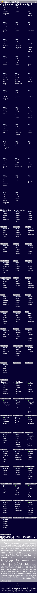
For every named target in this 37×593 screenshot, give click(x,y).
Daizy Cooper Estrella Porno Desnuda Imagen (18, 541)
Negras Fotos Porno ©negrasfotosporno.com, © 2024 (18, 592)
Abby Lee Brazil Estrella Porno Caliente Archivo (16, 575)
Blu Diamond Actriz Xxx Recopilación (18, 558)
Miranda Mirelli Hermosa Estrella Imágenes (18, 546)
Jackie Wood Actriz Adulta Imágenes (18, 567)
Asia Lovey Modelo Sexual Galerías (18, 551)
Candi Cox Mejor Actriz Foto (16, 563)
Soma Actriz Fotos (11, 574)
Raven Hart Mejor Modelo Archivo (23, 566)
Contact (18, 584)
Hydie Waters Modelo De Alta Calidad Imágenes (20, 558)
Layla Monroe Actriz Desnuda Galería (18, 572)
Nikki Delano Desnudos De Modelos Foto (17, 546)
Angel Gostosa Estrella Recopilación (18, 569)
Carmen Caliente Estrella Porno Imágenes (18, 561)
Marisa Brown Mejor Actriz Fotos (14, 543)
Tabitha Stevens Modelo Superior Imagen (18, 574)
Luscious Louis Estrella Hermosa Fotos (15, 550)
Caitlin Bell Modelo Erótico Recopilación (12, 579)
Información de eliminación (18, 586)
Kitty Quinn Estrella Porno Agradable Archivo (18, 556)
